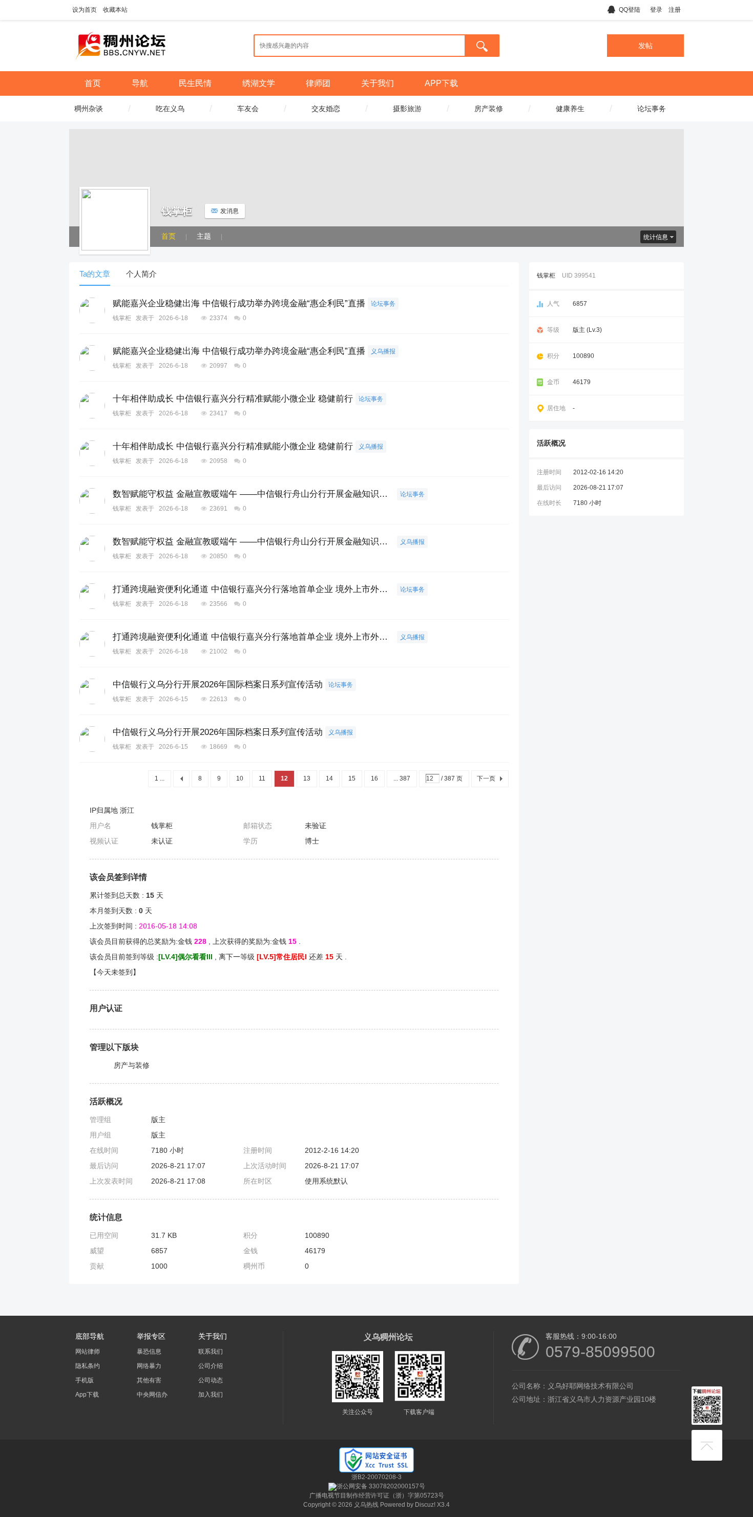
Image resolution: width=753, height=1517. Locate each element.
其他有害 (149, 1380)
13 (306, 778)
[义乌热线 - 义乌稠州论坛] (120, 63)
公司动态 (210, 1380)
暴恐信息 (149, 1351)
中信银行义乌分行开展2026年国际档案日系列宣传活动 (218, 684)
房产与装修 (132, 1065)
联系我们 (210, 1351)
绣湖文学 (258, 83)
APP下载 (441, 83)
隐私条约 (87, 1365)
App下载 (87, 1394)
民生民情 (195, 83)
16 (374, 778)
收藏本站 (115, 9)
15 (351, 778)
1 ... (159, 778)
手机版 (84, 1380)
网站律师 (87, 1351)
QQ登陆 (629, 9)
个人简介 (141, 273)
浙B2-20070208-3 (376, 1477)
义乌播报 (383, 351)
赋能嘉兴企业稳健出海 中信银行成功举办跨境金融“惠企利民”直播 (239, 303)
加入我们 (210, 1394)
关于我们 (377, 83)
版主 (158, 1119)
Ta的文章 (94, 273)
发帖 (645, 45)
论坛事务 (383, 303)
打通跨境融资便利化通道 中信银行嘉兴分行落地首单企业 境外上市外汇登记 (253, 589)
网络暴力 (149, 1365)
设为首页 (84, 9)
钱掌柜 (122, 318)
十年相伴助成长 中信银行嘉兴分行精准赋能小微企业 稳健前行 (233, 399)
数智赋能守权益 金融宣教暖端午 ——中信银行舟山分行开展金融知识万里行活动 (253, 494)
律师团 (318, 83)
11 (262, 778)
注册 (674, 9)
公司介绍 (210, 1365)
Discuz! (425, 1504)
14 (329, 778)
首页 (93, 83)
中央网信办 (152, 1394)
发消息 (229, 211)
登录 (656, 9)
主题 (204, 236)
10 (239, 778)
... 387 (401, 778)
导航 (140, 83)
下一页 (486, 778)
